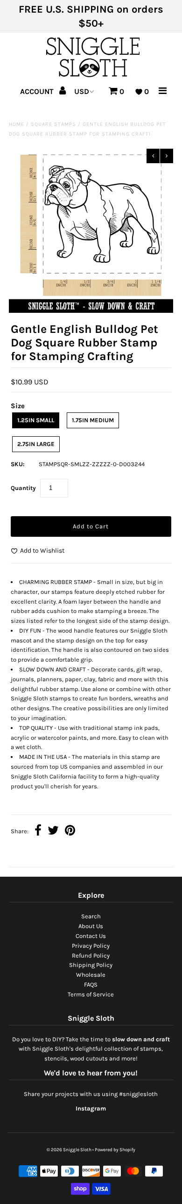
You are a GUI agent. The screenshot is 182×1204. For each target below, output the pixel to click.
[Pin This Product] (70, 831)
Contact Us (91, 935)
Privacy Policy (91, 945)
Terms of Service (91, 994)
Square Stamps (53, 124)
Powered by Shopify (115, 1150)
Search (91, 916)
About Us (90, 926)
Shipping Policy (90, 964)
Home (16, 124)
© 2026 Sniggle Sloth (69, 1150)
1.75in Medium (93, 420)
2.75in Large (36, 443)
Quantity (23, 487)
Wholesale (90, 974)
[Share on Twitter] (53, 831)
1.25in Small (35, 420)
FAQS (91, 984)
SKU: (18, 464)
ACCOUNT (38, 91)
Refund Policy (91, 955)
